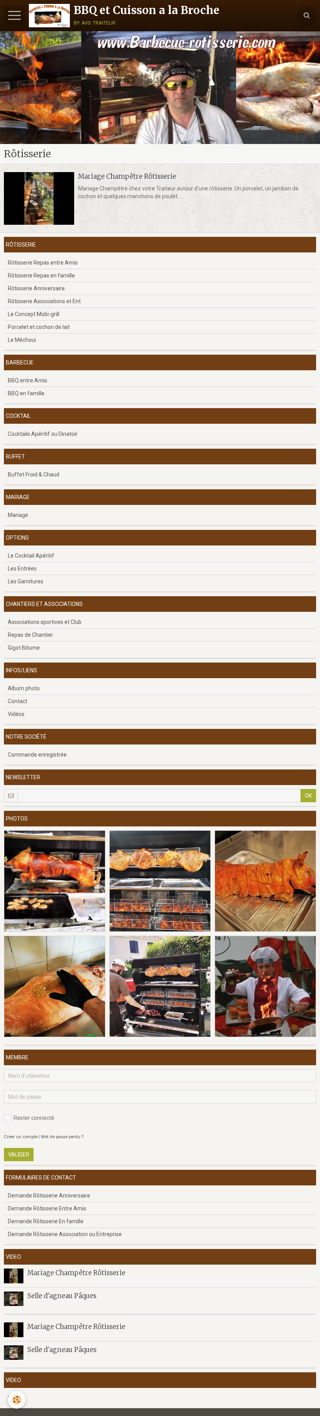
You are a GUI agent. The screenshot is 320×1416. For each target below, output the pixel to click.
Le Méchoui (22, 340)
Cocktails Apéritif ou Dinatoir (43, 434)
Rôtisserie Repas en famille (41, 275)
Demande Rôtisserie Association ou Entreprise (65, 1234)
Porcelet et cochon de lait (39, 327)
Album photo (24, 688)
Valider (18, 1154)
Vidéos (16, 714)
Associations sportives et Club (45, 622)
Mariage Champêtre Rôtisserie (127, 176)
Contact (17, 701)
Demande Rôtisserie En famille (46, 1221)
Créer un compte (20, 1136)
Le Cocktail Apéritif (31, 556)
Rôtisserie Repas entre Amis (43, 262)
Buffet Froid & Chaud (33, 474)
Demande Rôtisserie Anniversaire (49, 1195)
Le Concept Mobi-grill (33, 314)
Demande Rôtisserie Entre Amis (47, 1208)
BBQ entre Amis (27, 380)
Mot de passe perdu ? (62, 1136)
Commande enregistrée (37, 755)
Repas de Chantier (30, 635)
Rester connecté (34, 1118)
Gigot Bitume (24, 648)
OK (308, 795)
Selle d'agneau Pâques (61, 1295)
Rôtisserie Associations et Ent (44, 301)
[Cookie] (16, 1400)
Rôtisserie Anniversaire (36, 288)
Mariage (18, 515)
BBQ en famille (26, 393)
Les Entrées (22, 568)
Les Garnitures (25, 581)
